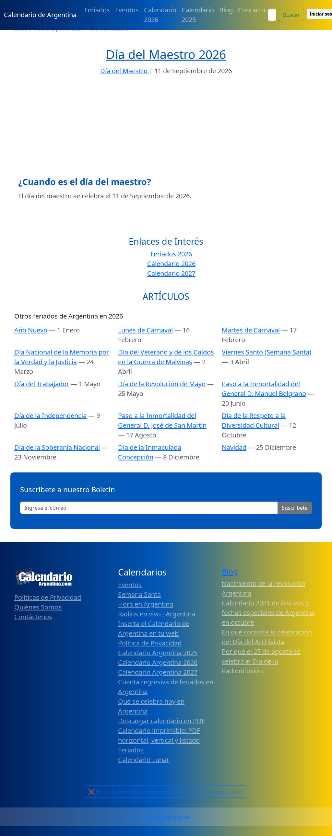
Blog (226, 10)
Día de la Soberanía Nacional (57, 447)
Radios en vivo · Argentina (156, 614)
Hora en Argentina (145, 604)
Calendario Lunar (143, 759)
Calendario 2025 (198, 15)
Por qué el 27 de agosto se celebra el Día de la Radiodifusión (261, 661)
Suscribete (295, 507)
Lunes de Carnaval (145, 330)
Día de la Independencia (50, 415)
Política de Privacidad (150, 643)
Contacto (251, 10)
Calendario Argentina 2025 (157, 652)
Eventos (127, 10)
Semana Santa (139, 594)
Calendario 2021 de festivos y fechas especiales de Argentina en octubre (268, 612)
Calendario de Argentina (40, 14)
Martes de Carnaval (251, 330)
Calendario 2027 (171, 273)
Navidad (234, 447)
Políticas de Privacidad (47, 597)
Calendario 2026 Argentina (166, 816)
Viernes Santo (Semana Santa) (266, 352)
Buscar (291, 14)
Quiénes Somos (38, 607)
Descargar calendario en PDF (161, 720)
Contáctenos (33, 616)
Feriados (97, 10)
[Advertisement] (166, 128)
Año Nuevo (30, 330)
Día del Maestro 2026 (166, 54)
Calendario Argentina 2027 (157, 672)
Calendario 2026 (160, 15)
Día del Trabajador (41, 383)
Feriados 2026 (171, 254)
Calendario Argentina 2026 (157, 662)
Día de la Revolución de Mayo (162, 383)
